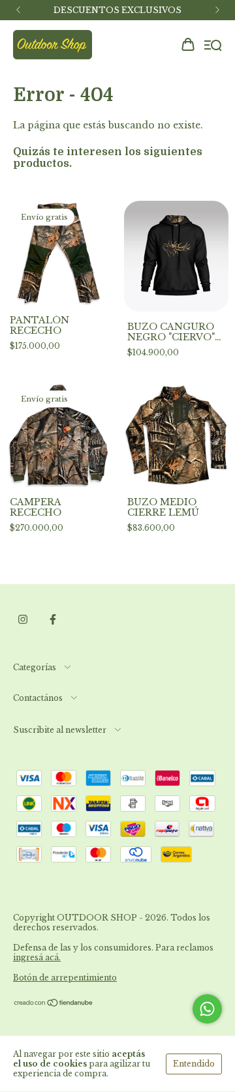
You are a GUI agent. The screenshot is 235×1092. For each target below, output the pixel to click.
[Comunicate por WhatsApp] (207, 1009)
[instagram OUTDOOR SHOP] (23, 620)
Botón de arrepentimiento (65, 977)
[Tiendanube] (54, 1004)
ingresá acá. (37, 957)
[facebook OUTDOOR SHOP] (53, 620)
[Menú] (213, 46)
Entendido (194, 1064)
